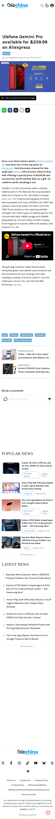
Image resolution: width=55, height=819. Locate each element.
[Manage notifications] (48, 812)
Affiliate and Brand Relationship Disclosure (28, 790)
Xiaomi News (28, 475)
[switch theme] (47, 5)
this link (16, 284)
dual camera (26, 335)
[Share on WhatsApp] (4, 110)
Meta (26, 548)
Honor (28, 493)
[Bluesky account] (44, 763)
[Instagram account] (19, 763)
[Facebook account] (11, 763)
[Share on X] (15, 110)
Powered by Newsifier (27, 815)
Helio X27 (7, 198)
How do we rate (29, 794)
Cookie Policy (17, 785)
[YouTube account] (36, 763)
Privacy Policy (41, 780)
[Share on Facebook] (10, 110)
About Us (11, 780)
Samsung (29, 530)
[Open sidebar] (3, 5)
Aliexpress (7, 168)
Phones (6, 53)
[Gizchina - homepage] (17, 5)
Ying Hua (11, 58)
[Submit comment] (49, 399)
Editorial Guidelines (37, 785)
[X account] (3, 763)
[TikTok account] (27, 763)
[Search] (42, 5)
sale (5, 335)
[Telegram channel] (27, 771)
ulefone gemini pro (23, 340)
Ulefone (17, 171)
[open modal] (52, 5)
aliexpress (40, 335)
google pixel (28, 512)
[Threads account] (52, 763)
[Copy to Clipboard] (27, 110)
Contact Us (25, 780)
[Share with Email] (21, 110)
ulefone (14, 335)
